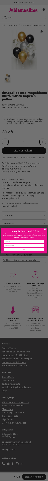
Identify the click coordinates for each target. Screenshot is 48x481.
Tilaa (24, 249)
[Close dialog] (45, 229)
